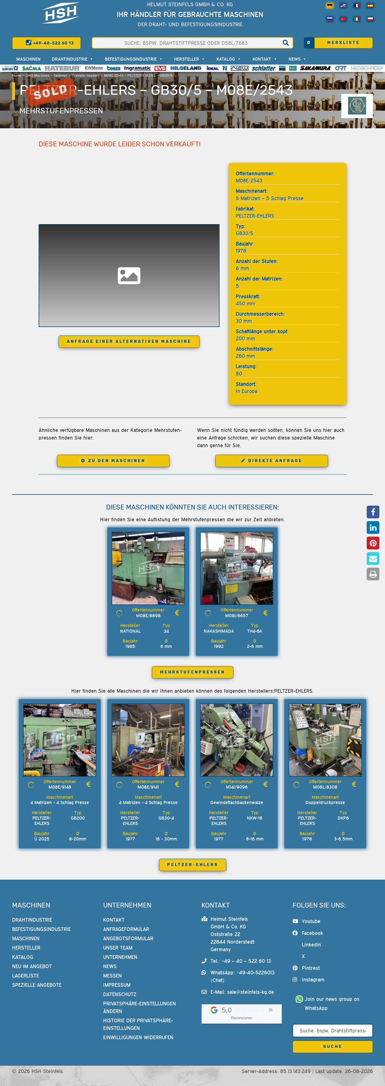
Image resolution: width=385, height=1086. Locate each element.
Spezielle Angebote (36, 985)
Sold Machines (37, 75)
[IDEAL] (212, 68)
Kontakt (262, 58)
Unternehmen (120, 957)
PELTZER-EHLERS (192, 864)
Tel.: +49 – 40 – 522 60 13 (241, 961)
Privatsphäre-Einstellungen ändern (139, 1007)
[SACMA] (31, 68)
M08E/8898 (148, 615)
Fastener (60, 75)
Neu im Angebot (32, 966)
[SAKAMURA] (315, 68)
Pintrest (311, 968)
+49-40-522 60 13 (53, 43)
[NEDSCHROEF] (367, 68)
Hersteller (186, 58)
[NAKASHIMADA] (240, 68)
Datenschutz (119, 994)
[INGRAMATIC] (137, 68)
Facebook (312, 933)
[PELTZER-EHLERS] (357, 106)
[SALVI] (282, 68)
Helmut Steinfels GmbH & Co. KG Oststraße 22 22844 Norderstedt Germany (233, 934)
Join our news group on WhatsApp (333, 1003)
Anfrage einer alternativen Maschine (129, 341)
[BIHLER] (114, 68)
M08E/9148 (59, 786)
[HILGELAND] (185, 68)
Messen (112, 976)
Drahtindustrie (69, 58)
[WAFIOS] (9, 68)
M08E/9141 (148, 786)
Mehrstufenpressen (61, 110)
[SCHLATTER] (264, 68)
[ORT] (341, 68)
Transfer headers (85, 75)
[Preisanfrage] (177, 613)
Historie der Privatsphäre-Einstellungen (138, 1024)
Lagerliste (25, 976)
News (294, 58)
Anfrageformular (126, 929)
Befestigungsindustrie (131, 58)
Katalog (225, 58)
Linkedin (311, 945)
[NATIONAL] (224, 68)
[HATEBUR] (63, 68)
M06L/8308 (325, 786)
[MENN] (94, 68)
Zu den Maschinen (116, 460)
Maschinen (28, 58)
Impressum (116, 985)
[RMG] (293, 68)
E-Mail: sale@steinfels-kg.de (242, 992)
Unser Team (117, 948)
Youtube (311, 921)
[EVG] (160, 68)
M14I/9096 (237, 786)
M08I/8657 (236, 615)
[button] (373, 512)
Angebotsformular (128, 938)
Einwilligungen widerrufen (138, 1037)
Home (16, 75)
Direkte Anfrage (275, 460)
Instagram (313, 980)
